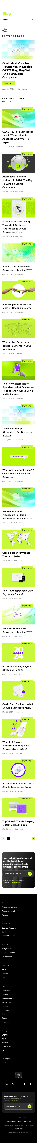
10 (28, 838)
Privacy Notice (15, 882)
